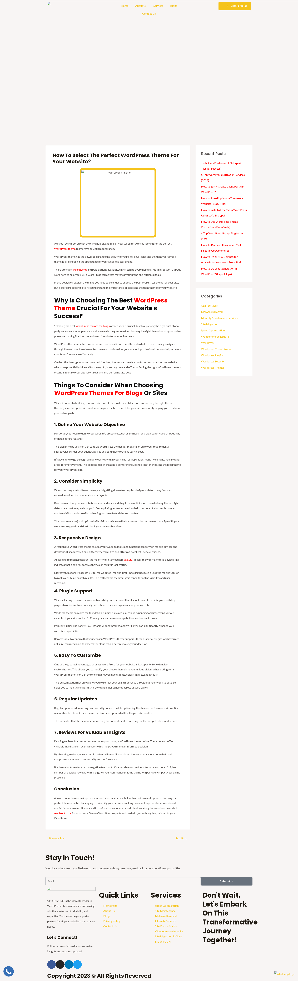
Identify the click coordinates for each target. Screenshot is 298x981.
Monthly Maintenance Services (219, 318)
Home (124, 5)
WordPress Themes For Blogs (99, 393)
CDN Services (209, 305)
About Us (141, 5)
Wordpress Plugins (212, 355)
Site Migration (209, 324)
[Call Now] (8, 975)
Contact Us (149, 13)
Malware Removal (212, 311)
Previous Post (56, 838)
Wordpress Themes (212, 367)
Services (158, 5)
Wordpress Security (213, 361)
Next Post (182, 838)
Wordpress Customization (216, 349)
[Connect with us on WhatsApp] (284, 973)
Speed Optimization (213, 330)
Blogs (173, 5)
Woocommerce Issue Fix (215, 336)
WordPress (208, 342)
